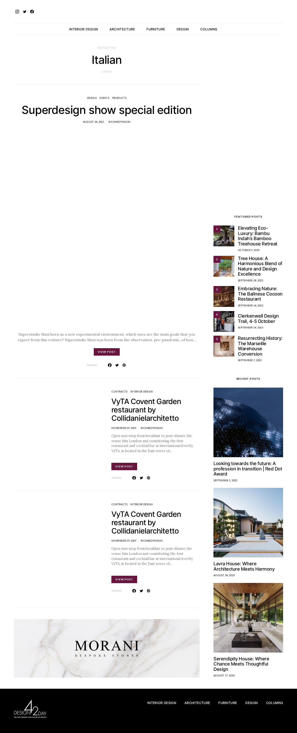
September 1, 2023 (225, 480)
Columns (208, 29)
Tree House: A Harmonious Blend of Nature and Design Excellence (260, 266)
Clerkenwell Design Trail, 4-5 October (258, 318)
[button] (281, 29)
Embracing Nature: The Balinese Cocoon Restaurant (260, 294)
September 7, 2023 (250, 360)
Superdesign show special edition (107, 110)
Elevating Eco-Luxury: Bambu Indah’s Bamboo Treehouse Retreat (257, 236)
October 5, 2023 (248, 249)
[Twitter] (24, 11)
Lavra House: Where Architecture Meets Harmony (243, 566)
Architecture (122, 29)
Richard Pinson (119, 121)
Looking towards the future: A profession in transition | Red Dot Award (247, 469)
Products (119, 97)
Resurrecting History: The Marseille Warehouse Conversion (260, 346)
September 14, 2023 (250, 305)
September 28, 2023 (250, 280)
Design (183, 29)
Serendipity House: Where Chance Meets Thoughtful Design (241, 664)
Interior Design (83, 29)
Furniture (155, 29)
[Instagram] (17, 11)
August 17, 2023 (224, 675)
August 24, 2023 (224, 575)
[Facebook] (32, 11)
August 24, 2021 (93, 121)
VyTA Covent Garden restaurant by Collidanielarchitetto (146, 410)
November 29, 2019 (123, 427)
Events (104, 97)
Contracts (119, 391)
